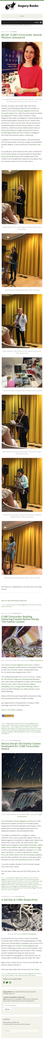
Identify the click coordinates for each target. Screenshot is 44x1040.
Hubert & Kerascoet (31, 730)
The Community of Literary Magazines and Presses (18, 821)
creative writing (19, 884)
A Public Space (11, 878)
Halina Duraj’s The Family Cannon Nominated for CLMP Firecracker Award (21, 746)
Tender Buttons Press (16, 855)
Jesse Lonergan (15, 686)
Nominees (35, 886)
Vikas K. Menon (18, 684)
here (2, 874)
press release (14, 867)
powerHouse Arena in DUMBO (30, 860)
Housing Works (22, 730)
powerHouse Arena (13, 698)
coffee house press (23, 975)
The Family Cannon (12, 156)
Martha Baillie (23, 886)
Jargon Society (31, 142)
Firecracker (38, 728)
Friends (15, 881)
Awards (9, 604)
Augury (17, 726)
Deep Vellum (27, 125)
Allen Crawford (23, 847)
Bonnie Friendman (17, 883)
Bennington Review (10, 133)
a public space (35, 881)
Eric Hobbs (24, 689)
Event (7, 725)
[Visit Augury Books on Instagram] (10, 983)
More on (14, 601)
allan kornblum (10, 975)
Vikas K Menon (5, 733)
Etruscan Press (7, 684)
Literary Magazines (14, 886)
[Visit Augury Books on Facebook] (4, 983)
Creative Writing (30, 879)
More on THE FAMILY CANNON (12, 710)
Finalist (12, 725)
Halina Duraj (34, 670)
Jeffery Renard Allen (30, 845)
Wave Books (34, 128)
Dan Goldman (31, 684)
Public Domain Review (36, 660)
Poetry (32, 732)
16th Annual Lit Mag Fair (12, 679)
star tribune (32, 975)
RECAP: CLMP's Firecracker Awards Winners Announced (21, 36)
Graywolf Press (27, 852)
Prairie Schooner (24, 133)
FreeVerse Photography (29, 934)
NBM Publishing (26, 686)
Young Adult (15, 889)
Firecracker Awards (16, 670)
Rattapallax (5, 686)
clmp (31, 726)
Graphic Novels (5, 730)
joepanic (14, 31)
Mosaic (11, 852)
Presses (25, 888)
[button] (37, 22)
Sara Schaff (9, 606)
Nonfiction (28, 725)
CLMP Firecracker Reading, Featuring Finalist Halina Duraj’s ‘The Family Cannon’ (20, 619)
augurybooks (16, 613)
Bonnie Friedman (35, 682)
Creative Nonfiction (20, 879)
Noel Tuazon (35, 689)
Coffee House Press (12, 973)
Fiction (32, 728)
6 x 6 (34, 850)
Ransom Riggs (36, 847)
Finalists (30, 884)
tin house (8, 889)
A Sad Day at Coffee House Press (19, 899)
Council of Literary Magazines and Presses (22, 604)
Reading (34, 725)
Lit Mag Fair (10, 732)
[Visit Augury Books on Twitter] (7, 983)
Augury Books (10, 723)
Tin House (18, 852)
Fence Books (33, 130)
